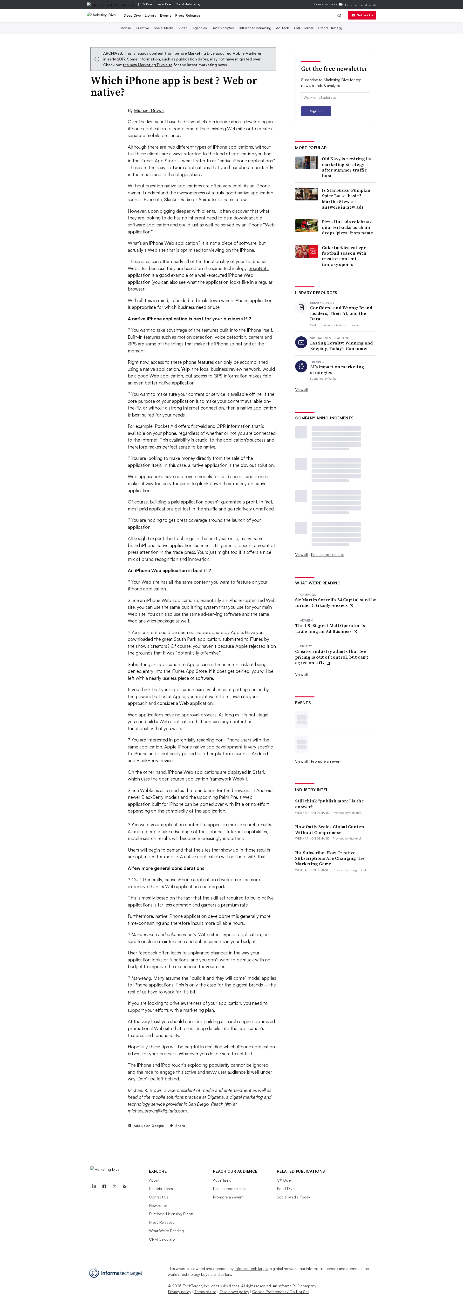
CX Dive (147, 4)
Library (151, 15)
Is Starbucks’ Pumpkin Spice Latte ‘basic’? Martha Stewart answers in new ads (346, 198)
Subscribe (365, 15)
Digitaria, (216, 1097)
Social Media (164, 28)
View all (301, 389)
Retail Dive (164, 4)
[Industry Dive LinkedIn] (94, 1186)
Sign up (316, 111)
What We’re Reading (166, 1230)
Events (165, 15)
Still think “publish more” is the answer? (329, 803)
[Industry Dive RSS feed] (125, 1186)
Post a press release (327, 554)
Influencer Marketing (255, 28)
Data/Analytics (223, 28)
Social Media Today (188, 4)
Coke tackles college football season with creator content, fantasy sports (344, 256)
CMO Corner (303, 28)
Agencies (199, 28)
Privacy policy (179, 1291)
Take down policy (234, 1291)
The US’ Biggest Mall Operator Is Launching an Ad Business (330, 628)
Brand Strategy (330, 28)
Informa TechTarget (251, 1268)
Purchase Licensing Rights (171, 1213)
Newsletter (158, 1205)
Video (183, 28)
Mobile (126, 28)
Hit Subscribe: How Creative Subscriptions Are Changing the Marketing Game (330, 858)
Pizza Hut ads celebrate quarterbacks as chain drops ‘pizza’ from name (347, 227)
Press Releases (188, 15)
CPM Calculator (162, 1239)
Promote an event (326, 761)
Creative (142, 28)
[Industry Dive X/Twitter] (114, 1186)
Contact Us (158, 1197)
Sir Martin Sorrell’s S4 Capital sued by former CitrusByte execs (335, 602)
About (154, 1180)
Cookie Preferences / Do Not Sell (280, 1291)
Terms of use (205, 1291)
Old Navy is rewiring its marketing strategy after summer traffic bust (346, 167)
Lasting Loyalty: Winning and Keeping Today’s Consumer (341, 345)
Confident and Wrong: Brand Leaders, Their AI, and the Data (341, 313)
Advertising (222, 1180)
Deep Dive (132, 15)
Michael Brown (149, 110)
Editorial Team (161, 1188)
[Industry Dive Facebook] (104, 1186)
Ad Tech (282, 28)
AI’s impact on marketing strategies (337, 369)
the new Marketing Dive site (147, 64)
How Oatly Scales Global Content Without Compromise (330, 829)
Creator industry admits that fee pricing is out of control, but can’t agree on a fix (331, 656)
